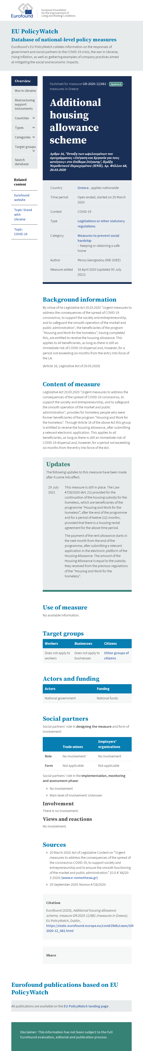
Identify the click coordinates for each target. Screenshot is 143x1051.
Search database (22, 161)
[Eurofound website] (24, 10)
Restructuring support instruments (25, 104)
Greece (83, 187)
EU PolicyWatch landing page (86, 1006)
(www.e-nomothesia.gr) (79, 877)
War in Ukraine (25, 90)
